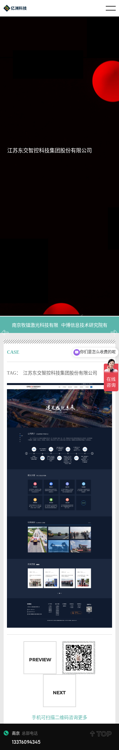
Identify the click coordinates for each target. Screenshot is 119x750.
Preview (40, 660)
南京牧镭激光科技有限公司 (35, 333)
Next (59, 693)
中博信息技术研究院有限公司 (84, 333)
